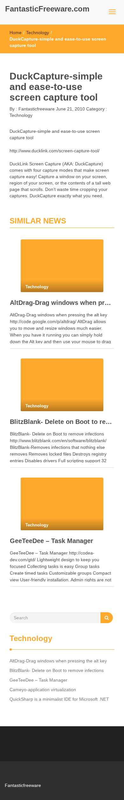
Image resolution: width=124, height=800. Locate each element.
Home (16, 32)
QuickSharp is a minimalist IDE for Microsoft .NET (59, 699)
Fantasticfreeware (36, 108)
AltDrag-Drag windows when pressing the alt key (62, 302)
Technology (37, 32)
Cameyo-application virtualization (43, 689)
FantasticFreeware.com (47, 8)
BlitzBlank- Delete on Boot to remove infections (62, 421)
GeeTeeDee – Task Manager (51, 540)
